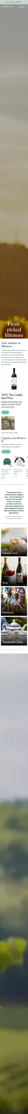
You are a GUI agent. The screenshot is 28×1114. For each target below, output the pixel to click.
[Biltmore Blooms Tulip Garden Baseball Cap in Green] (7, 796)
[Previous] (2, 2)
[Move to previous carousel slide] (10, 669)
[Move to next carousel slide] (18, 669)
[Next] (25, 2)
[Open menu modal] (25, 6)
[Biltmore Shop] (7, 7)
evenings (7, 689)
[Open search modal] (19, 6)
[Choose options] (23, 800)
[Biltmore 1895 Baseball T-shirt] (19, 796)
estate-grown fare (9, 691)
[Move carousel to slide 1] (13, 669)
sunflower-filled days (16, 687)
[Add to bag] (11, 800)
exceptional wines (18, 689)
